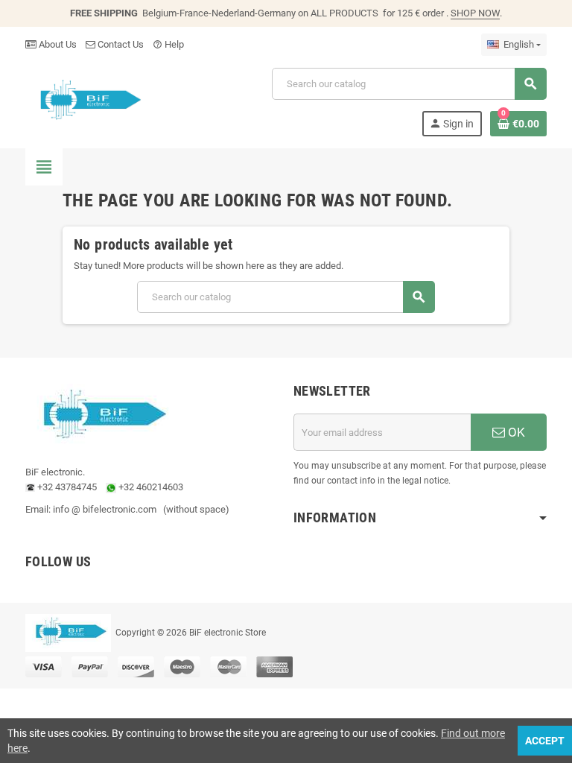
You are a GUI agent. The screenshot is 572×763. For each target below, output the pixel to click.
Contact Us (119, 44)
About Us (56, 44)
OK (515, 432)
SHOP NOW (475, 13)
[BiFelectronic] (86, 101)
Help (168, 44)
